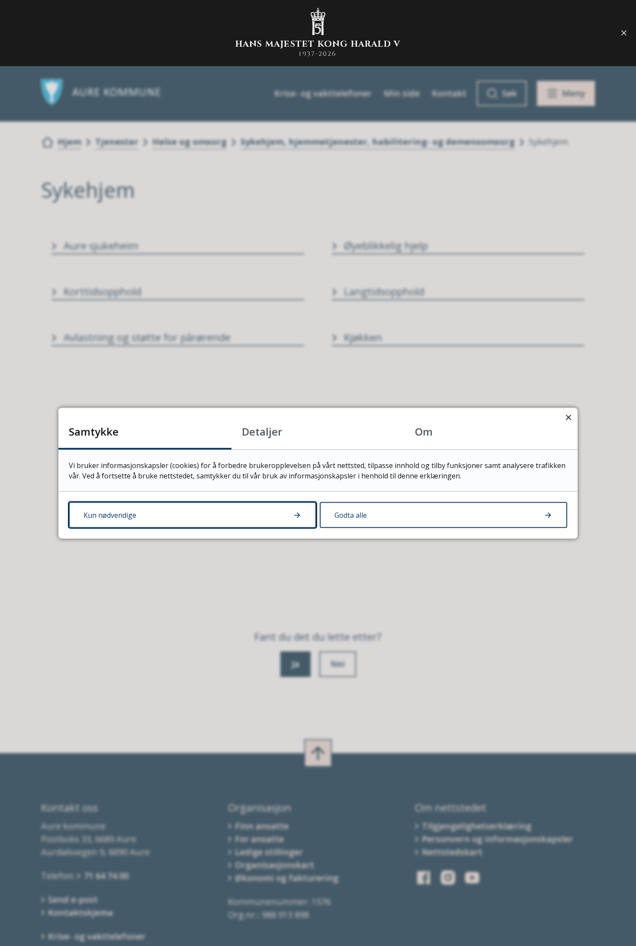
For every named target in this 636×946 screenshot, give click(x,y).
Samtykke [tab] (94, 431)
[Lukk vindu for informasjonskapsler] (568, 417)
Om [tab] (424, 431)
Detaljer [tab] (262, 431)
